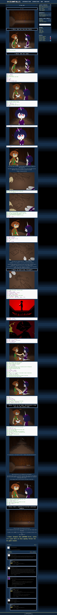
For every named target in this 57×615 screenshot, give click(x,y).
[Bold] (10, 549)
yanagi (17, 562)
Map (42, 1)
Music (40, 29)
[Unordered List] (16, 549)
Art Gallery (41, 28)
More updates (42, 10)
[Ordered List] (15, 549)
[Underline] (13, 549)
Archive (47, 1)
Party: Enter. (41, 8)
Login (35, 544)
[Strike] (14, 549)
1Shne (17, 590)
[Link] (18, 549)
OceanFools (41, 19)
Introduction (26, 1)
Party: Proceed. (42, 9)
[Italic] (11, 549)
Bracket (18, 606)
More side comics (43, 21)
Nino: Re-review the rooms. (43, 7)
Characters (35, 1)
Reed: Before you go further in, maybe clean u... (43, 6)
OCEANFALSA (41, 20)
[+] (19, 549)
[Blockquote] (17, 549)
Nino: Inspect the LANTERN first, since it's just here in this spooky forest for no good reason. (21, 539)
